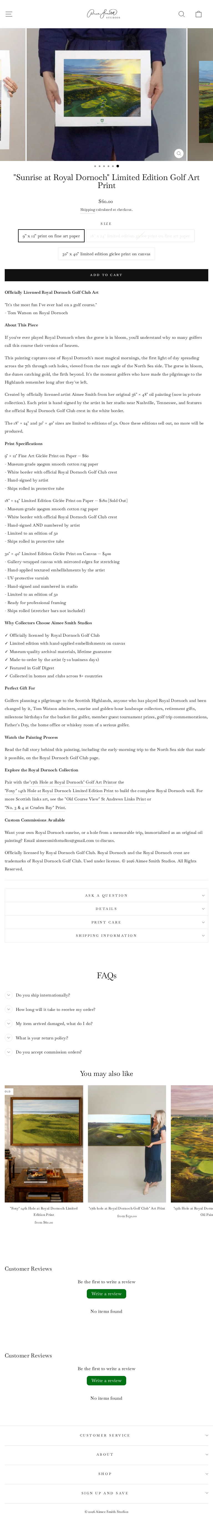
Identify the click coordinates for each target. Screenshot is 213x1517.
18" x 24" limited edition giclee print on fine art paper (140, 235)
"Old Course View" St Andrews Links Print (105, 799)
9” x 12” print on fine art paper (51, 235)
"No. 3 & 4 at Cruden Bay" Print (35, 807)
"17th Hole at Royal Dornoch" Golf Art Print (71, 782)
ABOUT (105, 1454)
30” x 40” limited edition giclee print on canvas (106, 253)
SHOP (105, 1474)
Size (106, 224)
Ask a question (106, 895)
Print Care (106, 922)
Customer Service (105, 1435)
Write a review (107, 1294)
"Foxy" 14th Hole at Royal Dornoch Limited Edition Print (59, 790)
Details (107, 909)
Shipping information (106, 935)
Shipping (87, 209)
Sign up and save (105, 1493)
